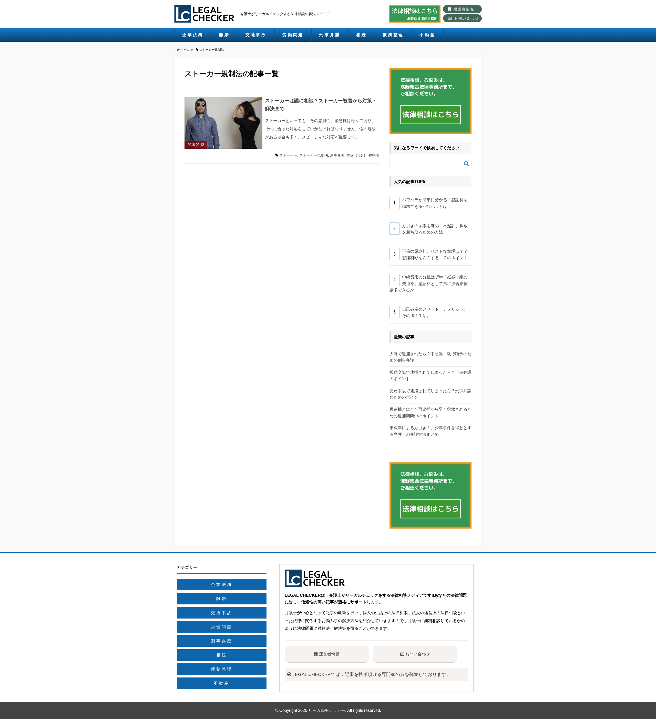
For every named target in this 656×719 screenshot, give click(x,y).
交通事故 (256, 35)
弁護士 (361, 155)
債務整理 (393, 35)
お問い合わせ (466, 18)
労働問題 (293, 35)
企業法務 (192, 35)
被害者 (373, 155)
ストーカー (288, 155)
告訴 (350, 155)
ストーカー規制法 (313, 155)
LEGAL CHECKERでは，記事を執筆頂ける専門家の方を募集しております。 (371, 674)
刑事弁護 (330, 35)
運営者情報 (463, 9)
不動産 (427, 35)
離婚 (224, 35)
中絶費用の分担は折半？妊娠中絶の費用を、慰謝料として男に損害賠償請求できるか (428, 283)
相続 (361, 35)
